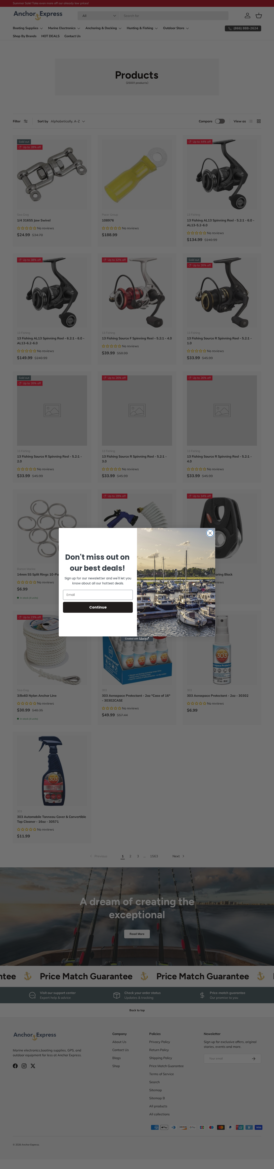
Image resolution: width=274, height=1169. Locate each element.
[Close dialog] (210, 533)
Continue (98, 607)
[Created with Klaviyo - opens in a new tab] (137, 638)
